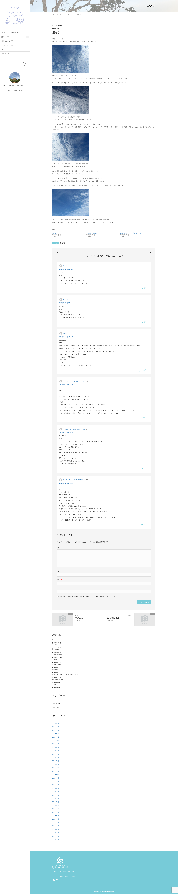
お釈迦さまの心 (56, 664)
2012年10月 (56, 740)
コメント (60, 547)
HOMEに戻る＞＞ (6, 53)
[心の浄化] (62, 619)
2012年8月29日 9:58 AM (66, 303)
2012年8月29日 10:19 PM (66, 483)
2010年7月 (55, 822)
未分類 (57, 707)
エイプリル (66, 265)
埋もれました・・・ (57, 649)
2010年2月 (55, 839)
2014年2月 (55, 730)
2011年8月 (55, 781)
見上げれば (55, 644)
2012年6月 (55, 754)
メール (59, 579)
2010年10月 (56, 812)
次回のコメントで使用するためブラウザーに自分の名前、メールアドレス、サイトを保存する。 (88, 596)
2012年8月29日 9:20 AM (66, 269)
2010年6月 (55, 826)
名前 (58, 571)
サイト (59, 588)
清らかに (54, 684)
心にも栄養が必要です (113, 618)
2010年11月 (56, 809)
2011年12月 (56, 768)
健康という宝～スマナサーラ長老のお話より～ (65, 674)
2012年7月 (55, 750)
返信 (144, 288)
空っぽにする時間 (91, 233)
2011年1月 (55, 802)
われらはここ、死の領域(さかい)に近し (131, 233)
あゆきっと (66, 333)
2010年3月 (55, 836)
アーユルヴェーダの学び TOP (10, 33)
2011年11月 (56, 771)
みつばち (54, 659)
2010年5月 (55, 829)
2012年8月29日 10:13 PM (66, 384)
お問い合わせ (5, 49)
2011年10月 (56, 774)
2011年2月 (55, 798)
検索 (25, 64)
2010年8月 (55, 819)
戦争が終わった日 (80, 618)
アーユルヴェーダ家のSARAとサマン (74, 381)
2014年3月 (55, 727)
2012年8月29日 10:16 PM (66, 432)
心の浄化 (57, 28)
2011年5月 (55, 791)
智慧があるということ (58, 669)
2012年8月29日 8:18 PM (66, 337)
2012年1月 (55, 764)
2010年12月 (56, 805)
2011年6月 (55, 788)
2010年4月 (55, 832)
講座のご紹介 (5, 37)
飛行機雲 (55, 233)
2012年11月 (56, 737)
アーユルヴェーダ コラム (8, 45)
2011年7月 (55, 785)
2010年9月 (55, 815)
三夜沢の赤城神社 (57, 654)
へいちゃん (66, 299)
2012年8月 (55, 747)
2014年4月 (55, 723)
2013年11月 (56, 733)
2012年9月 (55, 744)
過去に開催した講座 (7, 41)
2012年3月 (55, 761)
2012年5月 (55, 757)
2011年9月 (55, 778)
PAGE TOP (172, 865)
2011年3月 (55, 795)
